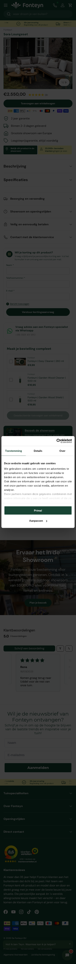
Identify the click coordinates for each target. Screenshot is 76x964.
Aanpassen (36, 520)
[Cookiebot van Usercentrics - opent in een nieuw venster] (56, 441)
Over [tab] (62, 450)
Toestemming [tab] (13, 450)
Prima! (38, 510)
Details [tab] (38, 450)
